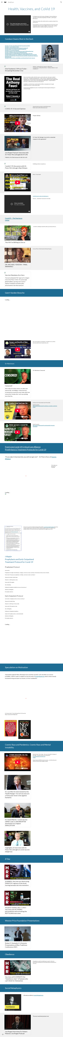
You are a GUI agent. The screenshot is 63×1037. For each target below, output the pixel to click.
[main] (31, 9)
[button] (2, 2)
